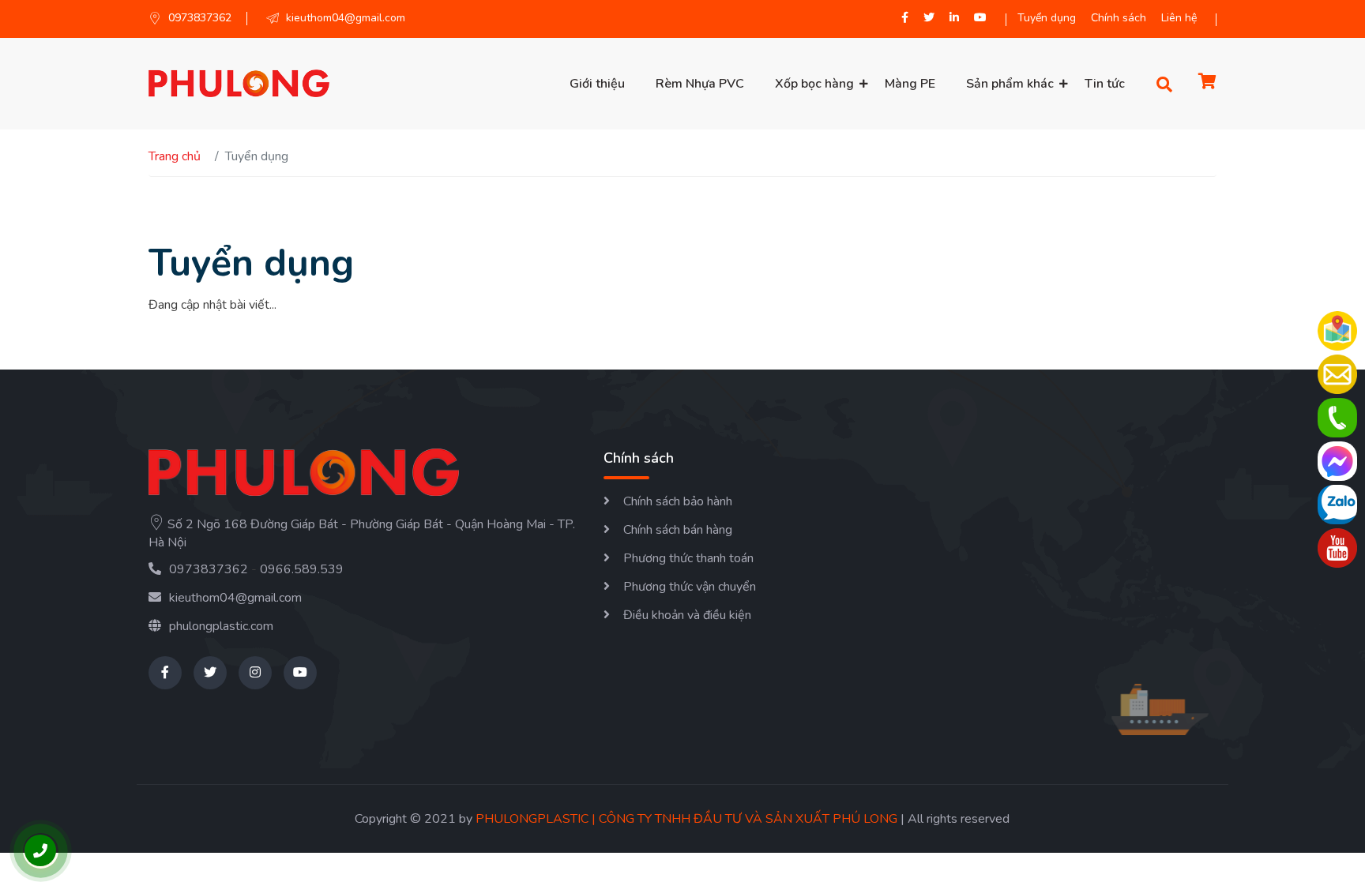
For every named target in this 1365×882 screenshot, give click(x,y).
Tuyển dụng (1046, 17)
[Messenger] (1337, 461)
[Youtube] (1337, 548)
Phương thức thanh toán (688, 558)
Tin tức (1105, 83)
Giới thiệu (597, 83)
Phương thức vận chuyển (689, 586)
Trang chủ (175, 156)
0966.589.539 (302, 569)
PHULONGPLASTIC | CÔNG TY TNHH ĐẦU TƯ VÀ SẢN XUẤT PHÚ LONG (686, 819)
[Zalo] (1337, 504)
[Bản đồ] (1337, 331)
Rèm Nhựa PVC (700, 83)
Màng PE (910, 83)
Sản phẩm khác (1010, 83)
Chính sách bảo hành (677, 501)
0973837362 (208, 569)
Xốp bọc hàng (814, 83)
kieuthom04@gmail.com (235, 597)
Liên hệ (1179, 17)
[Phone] (1337, 417)
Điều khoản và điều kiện (687, 615)
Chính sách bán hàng (677, 530)
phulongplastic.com (221, 626)
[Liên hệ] (1337, 374)
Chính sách (1118, 17)
